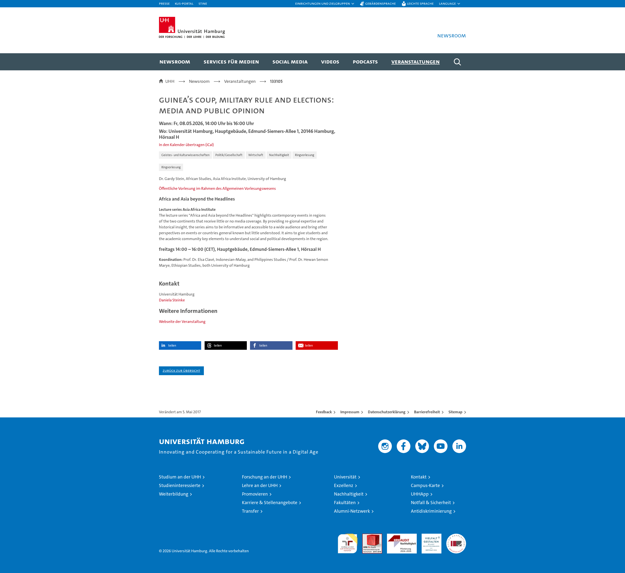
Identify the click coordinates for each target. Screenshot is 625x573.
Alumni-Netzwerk (352, 511)
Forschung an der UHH (264, 477)
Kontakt (419, 477)
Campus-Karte (425, 485)
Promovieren (255, 494)
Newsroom (174, 61)
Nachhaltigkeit (279, 155)
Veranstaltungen (415, 61)
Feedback (324, 411)
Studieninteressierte (179, 485)
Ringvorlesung (304, 155)
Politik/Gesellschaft (228, 155)
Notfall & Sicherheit (431, 502)
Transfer (250, 511)
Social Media (290, 61)
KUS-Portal (184, 3)
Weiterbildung (173, 494)
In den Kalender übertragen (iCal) (186, 144)
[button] (325, 3)
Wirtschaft (255, 155)
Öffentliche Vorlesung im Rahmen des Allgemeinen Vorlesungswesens (217, 188)
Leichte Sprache (420, 3)
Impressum (349, 411)
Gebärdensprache (380, 3)
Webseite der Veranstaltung (182, 321)
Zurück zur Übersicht (181, 370)
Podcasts (365, 61)
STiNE (202, 3)
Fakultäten (345, 502)
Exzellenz (343, 485)
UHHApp (420, 494)
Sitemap (455, 411)
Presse (164, 3)
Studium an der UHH (180, 477)
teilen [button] (172, 345)
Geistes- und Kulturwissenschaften (185, 155)
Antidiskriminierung (431, 511)
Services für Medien (231, 61)
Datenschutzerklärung (387, 411)
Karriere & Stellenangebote (269, 502)
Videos (330, 61)
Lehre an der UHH (260, 485)
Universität (345, 477)
